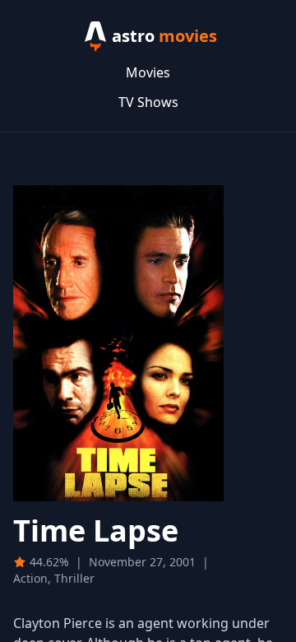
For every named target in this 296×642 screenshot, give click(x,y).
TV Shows (148, 102)
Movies (148, 72)
